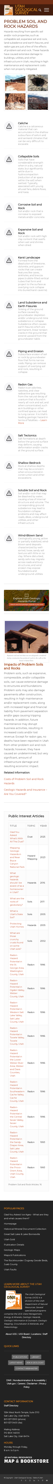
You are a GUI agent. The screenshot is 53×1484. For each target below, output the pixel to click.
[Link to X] (26, 1480)
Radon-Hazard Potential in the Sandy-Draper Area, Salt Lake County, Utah (17, 1142)
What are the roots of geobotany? (17, 901)
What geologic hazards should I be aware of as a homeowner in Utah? (17, 883)
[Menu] (45, 9)
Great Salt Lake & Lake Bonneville (22, 1234)
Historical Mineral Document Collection (25, 1229)
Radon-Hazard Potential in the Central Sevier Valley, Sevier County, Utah (17, 1117)
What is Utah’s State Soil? (16, 914)
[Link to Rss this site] (38, 1480)
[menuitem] (38, 9)
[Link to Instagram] (30, 1480)
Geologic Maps (12, 1250)
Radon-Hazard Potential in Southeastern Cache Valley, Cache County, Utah (17, 1091)
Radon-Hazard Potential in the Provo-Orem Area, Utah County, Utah (17, 1167)
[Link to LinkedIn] (34, 1480)
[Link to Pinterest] (43, 1480)
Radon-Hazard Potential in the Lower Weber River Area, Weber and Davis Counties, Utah (16, 1063)
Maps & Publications (15, 1255)
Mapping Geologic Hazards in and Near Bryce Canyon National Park (17, 857)
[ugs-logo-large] (22, 9)
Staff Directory (11, 1405)
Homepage (10, 1223)
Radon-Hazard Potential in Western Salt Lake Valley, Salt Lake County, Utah (17, 1012)
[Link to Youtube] (47, 1480)
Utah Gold (9, 1239)
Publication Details (14, 1244)
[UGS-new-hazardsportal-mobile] (26, 600)
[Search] (38, 9)
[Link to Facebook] (21, 1480)
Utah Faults (10, 1269)
